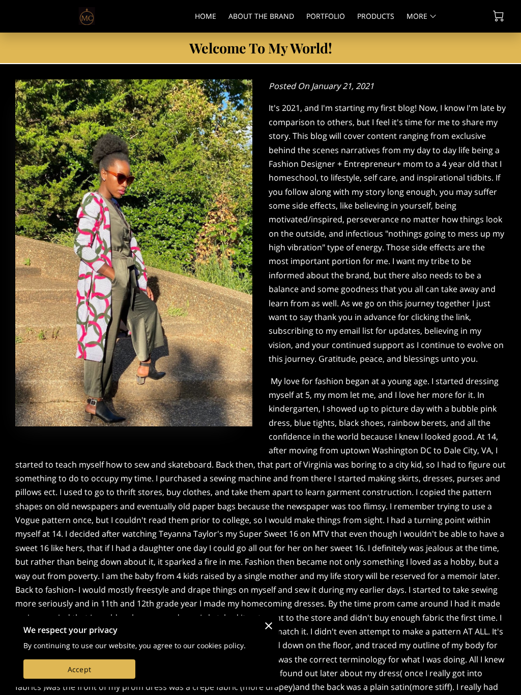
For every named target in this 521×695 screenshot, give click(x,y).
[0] (498, 16)
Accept (79, 669)
